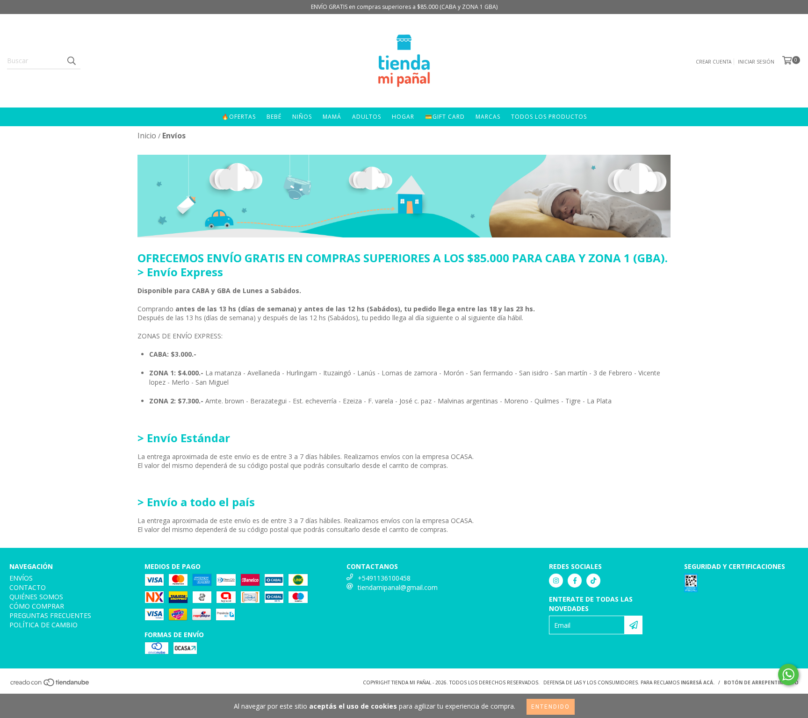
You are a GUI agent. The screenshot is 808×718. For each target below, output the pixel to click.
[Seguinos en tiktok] (593, 581)
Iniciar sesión (756, 61)
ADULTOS (366, 117)
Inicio (146, 135)
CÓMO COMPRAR (36, 606)
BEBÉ (274, 117)
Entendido (550, 707)
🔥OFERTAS (239, 117)
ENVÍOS (21, 578)
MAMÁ (332, 117)
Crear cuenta (713, 61)
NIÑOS (302, 117)
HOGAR (403, 117)
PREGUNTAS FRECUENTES (50, 615)
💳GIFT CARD (445, 117)
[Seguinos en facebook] (575, 581)
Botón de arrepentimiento (761, 682)
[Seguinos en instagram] (556, 581)
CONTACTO (27, 587)
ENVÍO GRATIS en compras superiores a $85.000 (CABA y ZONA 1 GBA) (404, 7)
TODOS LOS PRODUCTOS (549, 117)
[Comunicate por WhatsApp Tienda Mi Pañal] (788, 674)
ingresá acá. (697, 682)
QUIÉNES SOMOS (36, 596)
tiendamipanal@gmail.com (398, 587)
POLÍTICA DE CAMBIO (43, 624)
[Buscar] (71, 60)
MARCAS (488, 117)
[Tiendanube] (50, 685)
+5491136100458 (384, 578)
